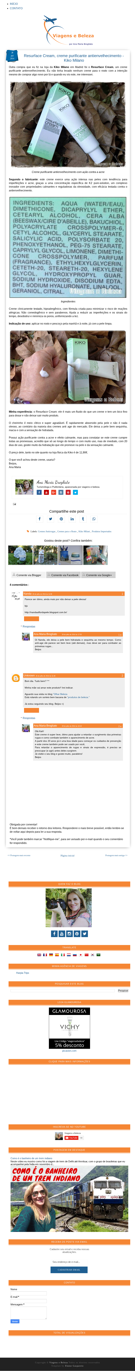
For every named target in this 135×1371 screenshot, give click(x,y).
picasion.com (69, 1050)
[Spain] (57, 955)
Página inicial (67, 855)
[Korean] (93, 955)
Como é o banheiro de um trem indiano (31, 1158)
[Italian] (63, 955)
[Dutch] (69, 955)
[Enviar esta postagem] (14, 504)
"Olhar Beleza (60, 694)
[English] (39, 955)
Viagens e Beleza (59, 1362)
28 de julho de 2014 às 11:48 (45, 676)
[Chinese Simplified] (87, 955)
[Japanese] (81, 955)
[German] (51, 955)
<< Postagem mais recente (19, 855)
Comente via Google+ (99, 575)
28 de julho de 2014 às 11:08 (42, 594)
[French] (45, 955)
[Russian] (75, 955)
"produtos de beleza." (78, 697)
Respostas (29, 626)
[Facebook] (54, 933)
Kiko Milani (85, 531)
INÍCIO (14, 3)
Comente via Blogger (28, 575)
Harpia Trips (22, 972)
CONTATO (16, 8)
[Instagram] (69, 933)
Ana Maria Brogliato (53, 482)
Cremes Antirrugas (47, 531)
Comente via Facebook (65, 575)
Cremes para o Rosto (67, 531)
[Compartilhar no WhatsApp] (94, 519)
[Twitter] (84, 933)
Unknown (29, 675)
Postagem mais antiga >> (116, 855)
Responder (31, 618)
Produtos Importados (101, 531)
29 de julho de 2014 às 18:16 (72, 726)
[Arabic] (99, 955)
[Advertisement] (35, 1096)
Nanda (27, 593)
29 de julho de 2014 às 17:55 (72, 634)
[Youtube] (62, 933)
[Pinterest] (77, 933)
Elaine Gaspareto (74, 1366)
